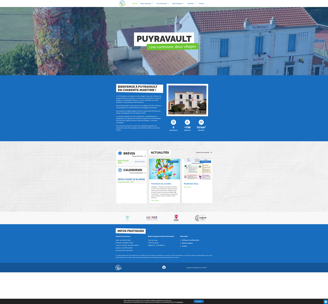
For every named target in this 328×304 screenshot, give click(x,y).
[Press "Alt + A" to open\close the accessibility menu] (326, 302)
